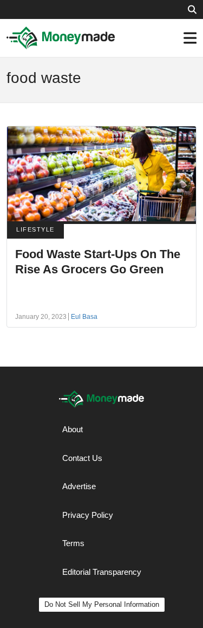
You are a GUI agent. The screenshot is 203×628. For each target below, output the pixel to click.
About (72, 429)
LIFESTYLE (35, 229)
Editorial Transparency (101, 571)
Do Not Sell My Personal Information (101, 604)
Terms (73, 543)
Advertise (79, 486)
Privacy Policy (87, 515)
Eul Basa (84, 317)
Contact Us (82, 458)
